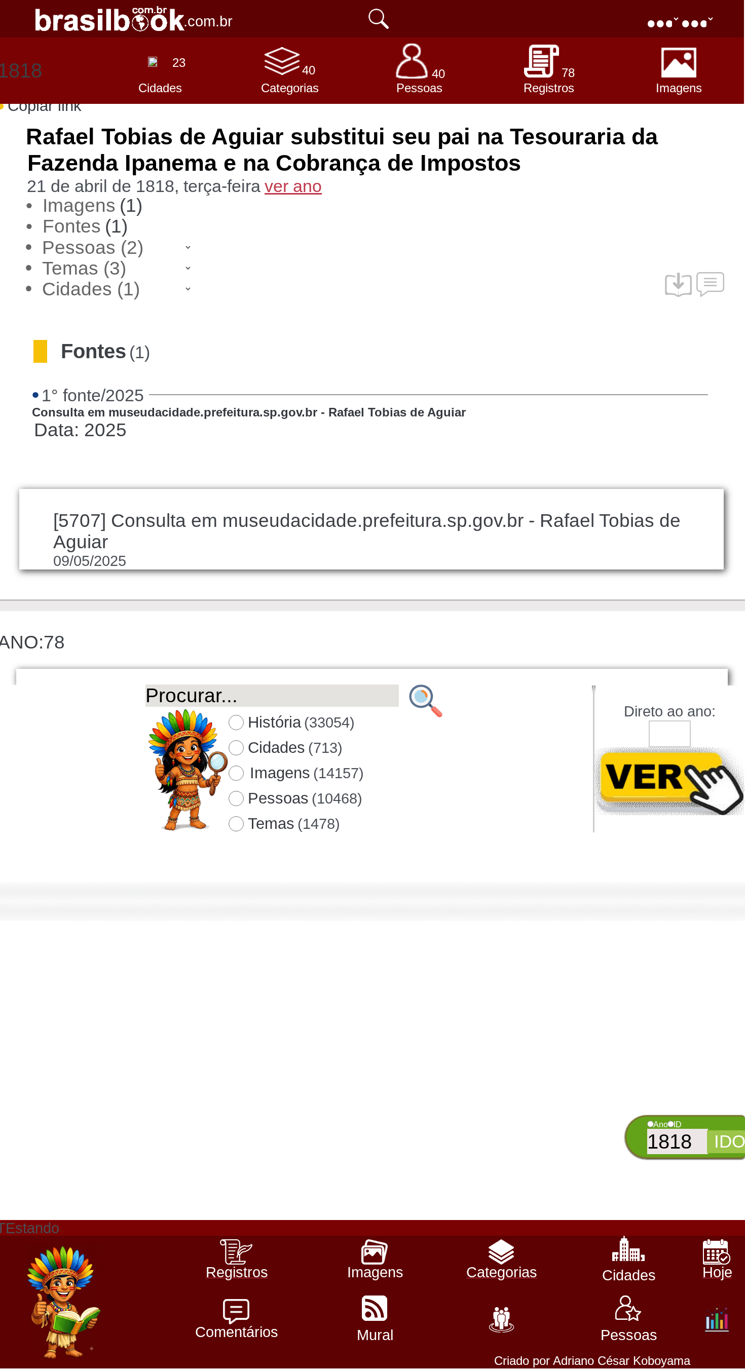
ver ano (293, 186)
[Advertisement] (371, 1149)
